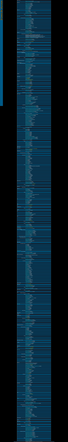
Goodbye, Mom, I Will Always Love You (30, 288)
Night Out (26, 172)
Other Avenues (27, 351)
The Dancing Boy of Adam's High (29, 115)
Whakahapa (26, 219)
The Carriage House (27, 123)
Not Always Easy (27, 212)
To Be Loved (26, 412)
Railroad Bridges (27, 113)
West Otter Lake (27, 95)
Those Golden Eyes (27, 364)
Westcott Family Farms (28, 103)
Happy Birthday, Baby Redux (28, 415)
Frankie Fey (26, 390)
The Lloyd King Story (27, 332)
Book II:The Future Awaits (28, 259)
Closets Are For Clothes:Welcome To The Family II (31, 1)
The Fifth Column (27, 241)
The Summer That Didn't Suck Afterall (29, 194)
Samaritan (26, 155)
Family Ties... (27, 397)
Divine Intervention (27, 396)
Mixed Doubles (27, 90)
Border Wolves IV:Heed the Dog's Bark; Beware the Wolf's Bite (32, 110)
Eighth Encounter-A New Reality (29, 437)
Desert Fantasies (27, 355)
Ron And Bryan (27, 200)
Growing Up (26, 47)
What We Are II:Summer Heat (28, 341)
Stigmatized (26, 74)
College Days (27, 262)
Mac (25, 327)
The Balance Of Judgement (28, 240)
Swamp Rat (26, 7)
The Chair (26, 208)
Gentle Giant (26, 265)
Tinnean (18, 398)
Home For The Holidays (28, 400)
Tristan (26, 147)
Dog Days (26, 69)
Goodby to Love (27, 411)
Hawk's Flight (27, 177)
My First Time (27, 86)
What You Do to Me (27, 124)
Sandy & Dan (27, 333)
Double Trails (27, 42)
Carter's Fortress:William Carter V (29, 233)
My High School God (27, 296)
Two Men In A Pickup (27, 65)
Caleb (26, 185)
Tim (25, 244)
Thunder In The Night (27, 5)
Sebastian (26, 386)
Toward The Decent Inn (28, 18)
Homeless (26, 44)
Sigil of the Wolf (27, 239)
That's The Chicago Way (28, 352)
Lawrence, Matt (19, 226)
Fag (25, 264)
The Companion (27, 268)
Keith (26, 277)
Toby (26, 276)
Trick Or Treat (27, 361)
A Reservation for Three (28, 353)
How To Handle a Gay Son (28, 399)
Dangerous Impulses (27, 93)
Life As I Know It (27, 348)
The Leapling (26, 101)
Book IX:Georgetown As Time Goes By (30, 137)
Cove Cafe (26, 381)
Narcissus (26, 10)
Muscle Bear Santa (27, 145)
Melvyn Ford (26, 142)
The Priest (26, 301)
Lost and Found (27, 33)
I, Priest (26, 298)
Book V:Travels (27, 134)
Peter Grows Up (27, 360)
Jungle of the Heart (27, 163)
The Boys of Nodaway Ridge (28, 97)
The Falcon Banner (27, 238)
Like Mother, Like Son (28, 343)
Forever (26, 72)
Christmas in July (27, 178)
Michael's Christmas (27, 175)
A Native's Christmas (27, 275)
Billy (17, 40)
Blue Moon (26, 179)
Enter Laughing (27, 15)
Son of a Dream (27, 393)
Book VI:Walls (27, 135)
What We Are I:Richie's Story (28, 340)
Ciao (26, 203)
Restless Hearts (27, 70)
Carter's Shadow (27, 234)
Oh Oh (26, 193)
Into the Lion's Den (27, 410)
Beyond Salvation (27, 304)
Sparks (26, 160)
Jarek (26, 387)
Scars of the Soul (27, 440)
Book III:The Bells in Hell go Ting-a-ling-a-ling (30, 54)
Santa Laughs (27, 261)
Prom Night (26, 116)
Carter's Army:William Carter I (28, 230)
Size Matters (26, 369)
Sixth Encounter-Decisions (28, 430)
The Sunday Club (27, 104)
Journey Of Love (27, 207)
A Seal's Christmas (27, 282)
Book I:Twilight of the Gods (28, 53)
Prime (26, 127)
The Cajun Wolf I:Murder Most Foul (29, 111)
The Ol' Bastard (27, 380)
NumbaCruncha (27, 389)
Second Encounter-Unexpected (28, 432)
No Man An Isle (27, 257)
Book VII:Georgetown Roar (28, 136)
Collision (26, 420)
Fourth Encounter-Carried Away (29, 429)
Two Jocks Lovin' (27, 295)
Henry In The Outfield (27, 21)
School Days (26, 247)
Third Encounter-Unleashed (28, 433)
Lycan (26, 78)
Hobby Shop (26, 255)
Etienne (18, 84)
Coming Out (26, 242)
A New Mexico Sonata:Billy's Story (29, 363)
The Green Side (27, 25)
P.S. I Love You (27, 413)
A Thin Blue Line (27, 140)
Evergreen (26, 171)
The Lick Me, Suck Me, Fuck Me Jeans (29, 407)
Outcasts (26, 159)
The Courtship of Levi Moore (28, 102)
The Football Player (27, 302)
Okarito (26, 222)
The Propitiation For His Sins (28, 291)
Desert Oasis (26, 378)
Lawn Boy (26, 88)
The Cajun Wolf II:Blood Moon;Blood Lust (30, 112)
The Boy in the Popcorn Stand (28, 119)
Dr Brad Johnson (27, 339)
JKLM (26, 189)
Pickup (26, 169)
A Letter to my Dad (27, 382)
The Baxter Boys (27, 311)
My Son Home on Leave (28, 299)
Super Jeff (26, 202)
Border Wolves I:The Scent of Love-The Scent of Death (31, 108)
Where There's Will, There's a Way (29, 99)
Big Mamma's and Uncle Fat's (28, 122)
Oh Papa (26, 379)
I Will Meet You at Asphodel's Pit (29, 401)
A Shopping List (27, 225)
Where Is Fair (26, 267)
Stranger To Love (27, 273)
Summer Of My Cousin (28, 89)
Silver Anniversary (27, 143)
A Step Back (26, 166)
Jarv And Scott (27, 331)
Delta (26, 152)
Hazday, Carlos (19, 126)
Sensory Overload (27, 120)
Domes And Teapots (27, 350)
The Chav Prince (27, 20)
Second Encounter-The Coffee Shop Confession (30, 427)
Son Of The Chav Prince (28, 23)
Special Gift (26, 270)
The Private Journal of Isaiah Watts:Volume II (30, 106)
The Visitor (26, 391)
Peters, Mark (18, 303)
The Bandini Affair (27, 83)
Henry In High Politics (28, 22)
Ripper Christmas (27, 139)
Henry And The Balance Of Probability (29, 27)
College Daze (27, 248)
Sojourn (26, 314)
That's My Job (27, 167)
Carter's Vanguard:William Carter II (29, 231)
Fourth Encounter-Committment (29, 434)
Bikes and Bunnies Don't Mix (28, 117)
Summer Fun (26, 246)
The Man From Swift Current (28, 285)
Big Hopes (26, 71)
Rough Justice (27, 384)
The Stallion (26, 263)
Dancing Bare (27, 383)
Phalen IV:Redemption (28, 321)
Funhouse (26, 156)
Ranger (26, 129)
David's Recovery (27, 82)
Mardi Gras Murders (27, 305)
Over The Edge (27, 372)
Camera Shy (26, 11)
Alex (26, 328)
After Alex (26, 24)
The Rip (26, 306)
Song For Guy (27, 307)
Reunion (26, 290)
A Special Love (27, 256)
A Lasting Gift (27, 281)
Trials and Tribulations (27, 41)
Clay (26, 338)
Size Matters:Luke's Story (28, 370)
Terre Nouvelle (27, 17)
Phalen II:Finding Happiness (28, 319)
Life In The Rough (27, 326)
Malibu (26, 130)
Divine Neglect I (27, 12)
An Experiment (27, 224)
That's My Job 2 (27, 168)
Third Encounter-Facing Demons (29, 428)
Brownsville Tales (27, 220)
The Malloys (26, 218)
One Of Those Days (27, 279)
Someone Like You (27, 365)
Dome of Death (27, 385)
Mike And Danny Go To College (29, 66)
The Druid (26, 77)
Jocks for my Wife (27, 300)
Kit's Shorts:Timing (27, 215)
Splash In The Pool (27, 357)
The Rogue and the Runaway (28, 98)
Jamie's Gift (26, 100)
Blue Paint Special (27, 64)
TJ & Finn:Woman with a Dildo (29, 58)
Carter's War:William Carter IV (28, 232)
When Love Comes (27, 3)
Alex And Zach (27, 91)
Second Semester (27, 249)
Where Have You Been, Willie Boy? (29, 406)
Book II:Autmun (27, 132)
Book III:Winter (27, 133)
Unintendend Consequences (28, 195)
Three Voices (26, 8)
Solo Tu (26, 408)
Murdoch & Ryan (27, 334)
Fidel (26, 388)
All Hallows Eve (27, 170)
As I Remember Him (27, 61)
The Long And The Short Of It (28, 367)
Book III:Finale (27, 260)
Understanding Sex (27, 190)
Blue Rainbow (27, 26)
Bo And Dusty (27, 325)
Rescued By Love (27, 149)
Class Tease (26, 87)
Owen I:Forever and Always (28, 322)
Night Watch (26, 423)
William (26, 162)
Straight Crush (27, 67)
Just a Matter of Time (27, 402)
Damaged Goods (27, 85)
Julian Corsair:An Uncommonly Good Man (30, 96)
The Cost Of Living (27, 75)
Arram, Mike (18, 16)
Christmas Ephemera (27, 280)
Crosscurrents (27, 313)
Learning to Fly (27, 196)
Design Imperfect (27, 274)
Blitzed (26, 345)
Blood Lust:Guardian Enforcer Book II (29, 148)
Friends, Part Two (27, 158)
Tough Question (27, 213)
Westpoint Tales (27, 216)
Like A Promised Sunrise (28, 366)
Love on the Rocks (27, 252)
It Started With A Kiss (27, 217)
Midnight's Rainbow (27, 79)
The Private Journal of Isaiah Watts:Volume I (30, 105)
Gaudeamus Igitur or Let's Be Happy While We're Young (31, 403)
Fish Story (26, 157)
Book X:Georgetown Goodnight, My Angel (30, 138)
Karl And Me (26, 161)
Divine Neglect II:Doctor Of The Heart (29, 13)
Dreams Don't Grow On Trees (28, 183)
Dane (26, 368)
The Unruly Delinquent (28, 337)
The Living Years (27, 204)
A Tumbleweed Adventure (28, 286)
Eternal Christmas (27, 438)
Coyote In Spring (27, 176)
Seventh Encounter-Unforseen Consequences (30, 436)
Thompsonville (27, 308)
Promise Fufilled (27, 154)
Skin (25, 45)
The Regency (26, 28)
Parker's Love (26, 94)
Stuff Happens (27, 68)
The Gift (26, 419)
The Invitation (27, 272)
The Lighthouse (27, 271)
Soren (26, 317)
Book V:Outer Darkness (28, 56)
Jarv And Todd (27, 330)
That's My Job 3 (27, 174)
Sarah (26, 395)
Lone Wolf (26, 9)
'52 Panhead (26, 283)
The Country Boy (27, 336)
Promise (26, 153)
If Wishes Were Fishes (27, 371)
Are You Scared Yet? (27, 191)
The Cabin (26, 266)
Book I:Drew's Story (27, 258)
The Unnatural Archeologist (28, 31)
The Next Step (27, 165)
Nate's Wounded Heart (28, 346)
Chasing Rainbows (27, 409)
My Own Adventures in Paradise (29, 51)
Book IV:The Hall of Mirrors (28, 55)
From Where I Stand (27, 210)
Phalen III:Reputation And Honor (29, 320)
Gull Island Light (27, 121)
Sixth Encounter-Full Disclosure (29, 435)
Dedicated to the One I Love (28, 414)
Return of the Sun (27, 235)
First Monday (26, 144)
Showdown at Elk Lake (28, 118)
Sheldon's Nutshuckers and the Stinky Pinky (30, 114)
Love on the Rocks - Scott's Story (29, 253)
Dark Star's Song (27, 151)
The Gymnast (27, 297)
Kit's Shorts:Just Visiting (28, 214)
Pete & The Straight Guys (28, 48)
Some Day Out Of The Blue (28, 228)
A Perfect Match (27, 375)
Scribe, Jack (18, 349)
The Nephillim (27, 80)
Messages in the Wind (27, 181)
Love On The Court (27, 4)
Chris (26, 316)
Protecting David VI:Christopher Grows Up (30, 37)
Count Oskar (26, 30)
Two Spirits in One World (28, 182)
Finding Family (27, 6)
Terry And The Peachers (28, 19)
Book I (26, 293)
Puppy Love (26, 425)
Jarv (25, 329)
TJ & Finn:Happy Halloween (28, 59)
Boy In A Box (27, 376)
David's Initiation (27, 81)
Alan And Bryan (27, 199)
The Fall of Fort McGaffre (28, 125)
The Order (26, 418)
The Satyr (26, 373)
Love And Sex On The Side (28, 377)
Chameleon (26, 344)
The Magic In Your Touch (28, 39)
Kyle (26, 245)
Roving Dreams (27, 439)
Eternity (26, 424)
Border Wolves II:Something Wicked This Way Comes (31, 109)
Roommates (26, 173)
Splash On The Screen (27, 358)
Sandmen (26, 309)
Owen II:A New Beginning (28, 323)
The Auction (26, 278)
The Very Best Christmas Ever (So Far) (29, 416)
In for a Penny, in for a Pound (28, 197)
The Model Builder (27, 269)
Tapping (26, 211)
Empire (26, 201)
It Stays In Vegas (27, 354)
